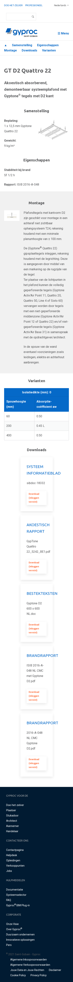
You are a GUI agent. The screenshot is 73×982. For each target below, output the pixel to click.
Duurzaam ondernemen (20, 934)
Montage (10, 50)
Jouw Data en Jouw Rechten (27, 970)
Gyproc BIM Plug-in (18, 905)
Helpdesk (11, 855)
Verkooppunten (15, 865)
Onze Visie (12, 924)
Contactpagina (15, 849)
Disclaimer (55, 970)
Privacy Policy (39, 975)
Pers (9, 944)
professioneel (33, 5)
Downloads (29, 50)
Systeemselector (16, 894)
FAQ (8, 900)
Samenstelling (22, 45)
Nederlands (60, 5)
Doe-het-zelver (13, 5)
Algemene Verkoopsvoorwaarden (30, 964)
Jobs (9, 870)
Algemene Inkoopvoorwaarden (28, 959)
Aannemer (12, 826)
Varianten (49, 50)
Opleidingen (13, 860)
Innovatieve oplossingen (20, 939)
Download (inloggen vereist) (34, 498)
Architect (11, 820)
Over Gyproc (14, 929)
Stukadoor (12, 815)
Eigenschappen (48, 45)
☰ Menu (63, 33)
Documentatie (14, 889)
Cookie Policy (18, 975)
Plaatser (11, 810)
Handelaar (12, 831)
